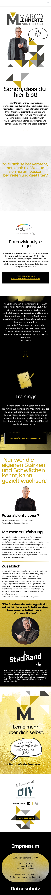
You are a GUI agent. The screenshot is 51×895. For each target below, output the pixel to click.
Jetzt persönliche (26, 276)
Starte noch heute (25, 818)
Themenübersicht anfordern (25, 438)
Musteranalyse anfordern (25, 278)
